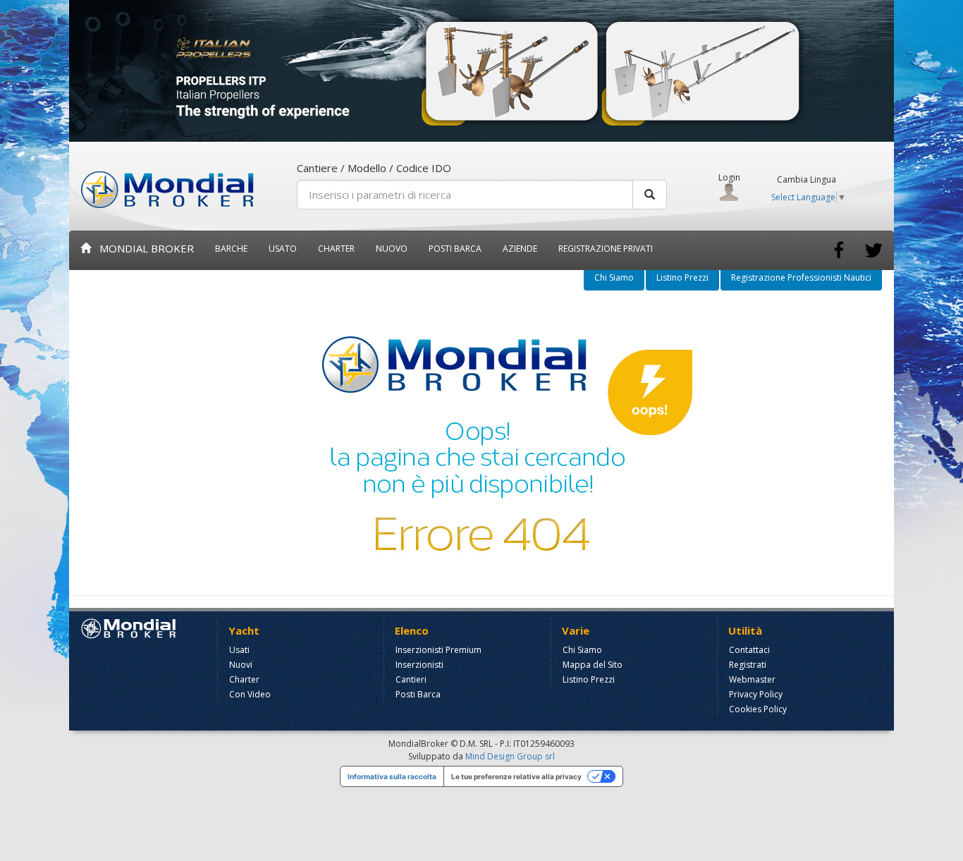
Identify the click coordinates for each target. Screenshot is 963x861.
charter (336, 249)
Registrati (747, 665)
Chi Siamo (614, 277)
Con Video (250, 694)
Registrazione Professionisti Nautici (801, 277)
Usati (239, 650)
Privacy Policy (756, 694)
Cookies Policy (758, 709)
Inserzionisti (419, 665)
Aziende (520, 249)
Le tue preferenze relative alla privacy (516, 776)
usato (283, 249)
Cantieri (411, 679)
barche (231, 249)
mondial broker (142, 248)
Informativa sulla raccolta (392, 776)
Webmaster (752, 679)
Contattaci (749, 650)
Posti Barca (455, 249)
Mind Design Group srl (510, 756)
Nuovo (391, 249)
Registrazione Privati (605, 249)
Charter (244, 679)
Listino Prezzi (682, 277)
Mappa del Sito (592, 665)
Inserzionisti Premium (438, 650)
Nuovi (240, 665)
